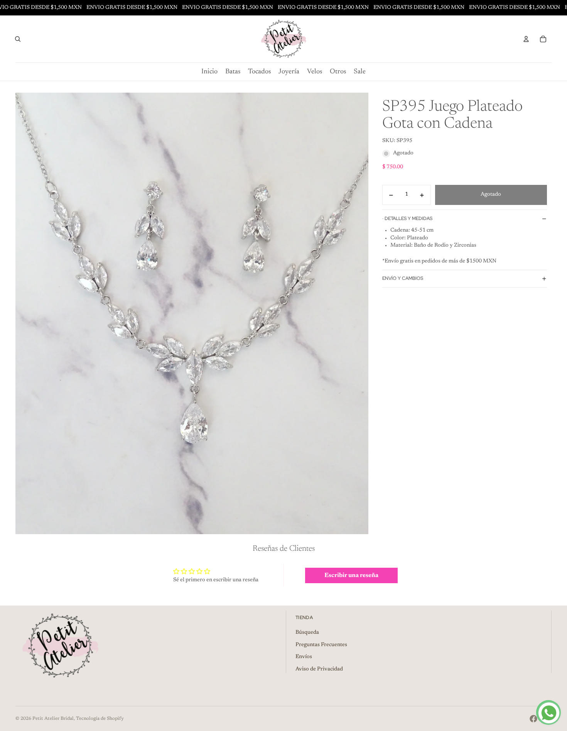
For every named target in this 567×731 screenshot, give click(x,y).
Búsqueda (307, 632)
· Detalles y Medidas (407, 218)
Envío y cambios (402, 279)
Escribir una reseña (351, 575)
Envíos (303, 657)
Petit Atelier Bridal (53, 718)
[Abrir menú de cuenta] (526, 38)
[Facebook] (533, 718)
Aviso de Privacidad (319, 669)
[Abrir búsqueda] (17, 38)
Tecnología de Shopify (100, 718)
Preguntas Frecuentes (321, 645)
